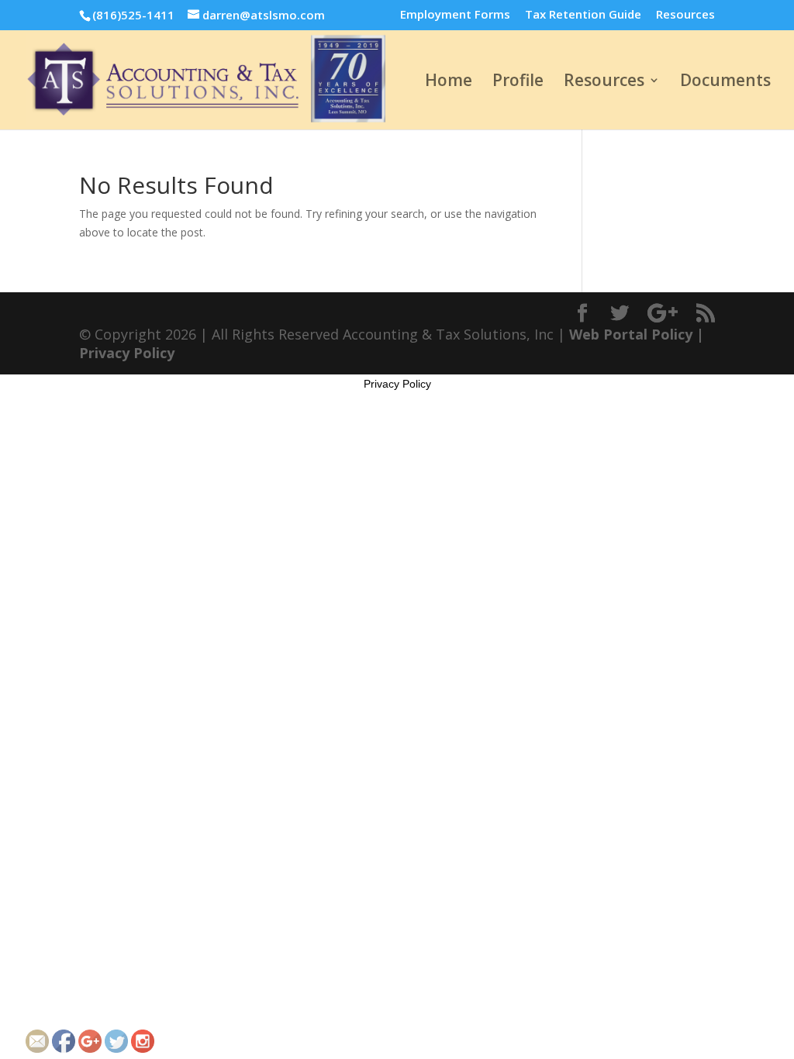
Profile (518, 82)
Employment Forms (455, 15)
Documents (725, 82)
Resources (685, 15)
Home (448, 82)
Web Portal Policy (630, 334)
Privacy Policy (126, 352)
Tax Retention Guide (583, 15)
